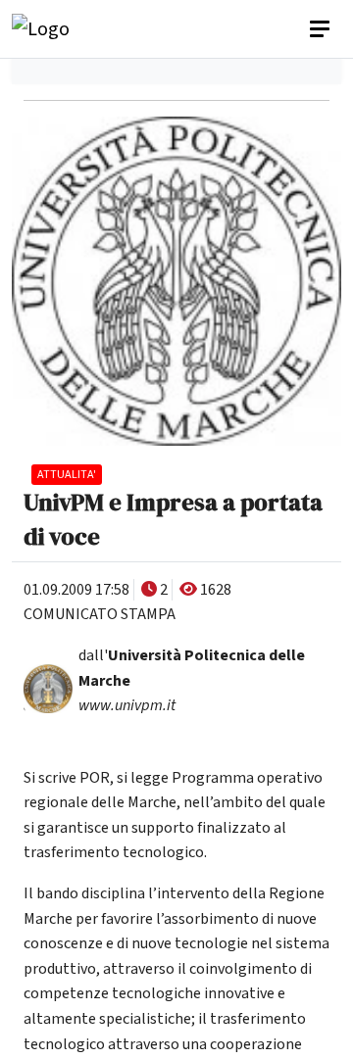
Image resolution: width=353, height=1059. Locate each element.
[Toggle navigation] (321, 29)
